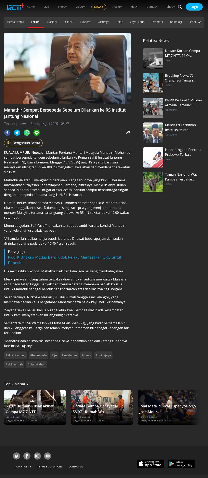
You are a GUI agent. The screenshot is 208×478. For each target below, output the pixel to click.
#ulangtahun (37, 364)
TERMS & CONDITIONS (50, 466)
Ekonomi (85, 22)
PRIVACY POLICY (22, 466)
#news (86, 355)
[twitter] (17, 132)
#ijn (54, 355)
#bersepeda (38, 355)
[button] (195, 407)
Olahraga (103, 22)
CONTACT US (76, 466)
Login (194, 7)
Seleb (119, 22)
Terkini (35, 22)
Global (69, 22)
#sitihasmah (14, 364)
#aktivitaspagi (15, 355)
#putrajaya (103, 355)
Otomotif (157, 22)
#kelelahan (69, 355)
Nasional (52, 22)
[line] (36, 132)
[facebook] (7, 132)
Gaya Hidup (137, 22)
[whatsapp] (27, 132)
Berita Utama (15, 22)
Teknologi (176, 22)
